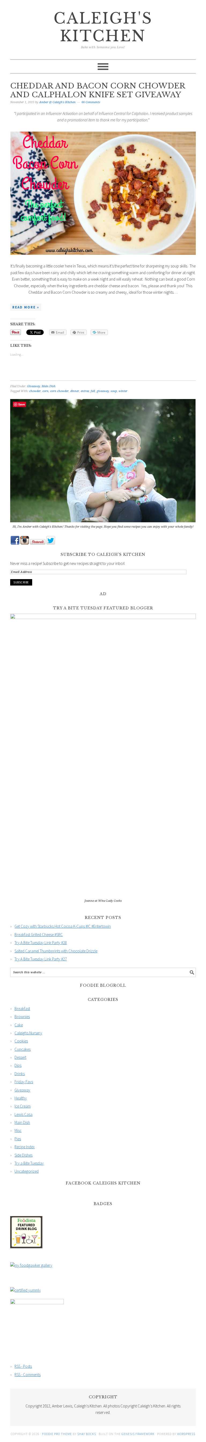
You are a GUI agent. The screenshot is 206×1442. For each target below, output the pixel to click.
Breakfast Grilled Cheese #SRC (38, 934)
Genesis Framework (138, 1434)
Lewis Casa (23, 1114)
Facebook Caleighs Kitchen (103, 1183)
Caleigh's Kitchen (103, 27)
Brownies (22, 1016)
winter (123, 391)
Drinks (19, 1073)
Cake (18, 1024)
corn (45, 391)
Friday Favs (23, 1081)
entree (85, 391)
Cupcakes (22, 1049)
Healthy (20, 1098)
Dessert (20, 1057)
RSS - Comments (27, 1374)
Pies (17, 1138)
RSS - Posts (23, 1366)
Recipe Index (24, 1146)
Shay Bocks (86, 1434)
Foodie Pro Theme (57, 1434)
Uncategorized (26, 1171)
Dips (17, 1065)
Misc (17, 1130)
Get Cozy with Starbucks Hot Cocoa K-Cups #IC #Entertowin (62, 926)
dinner (74, 391)
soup (114, 391)
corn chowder (59, 391)
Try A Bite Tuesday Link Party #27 (40, 959)
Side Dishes (23, 1155)
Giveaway (33, 386)
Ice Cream (22, 1106)
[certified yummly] (25, 1290)
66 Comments (91, 102)
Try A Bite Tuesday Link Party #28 (40, 942)
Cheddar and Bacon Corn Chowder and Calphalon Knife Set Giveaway (97, 90)
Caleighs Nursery (28, 1032)
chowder (35, 391)
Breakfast (22, 1008)
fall (93, 391)
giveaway (103, 391)
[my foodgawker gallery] (31, 1265)
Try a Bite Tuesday (29, 1163)
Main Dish (49, 386)
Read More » (25, 307)
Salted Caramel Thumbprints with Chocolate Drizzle (55, 950)
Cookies (21, 1041)
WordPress (186, 1434)
